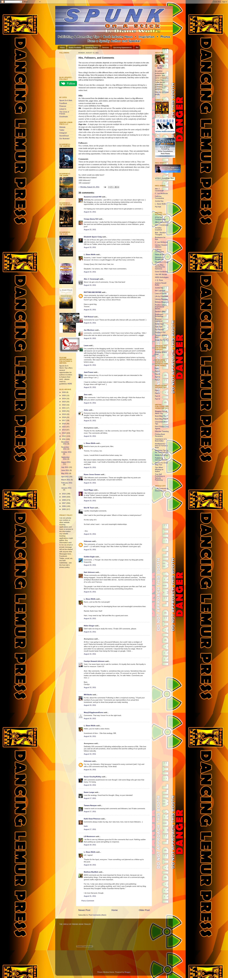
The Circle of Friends (64, 113)
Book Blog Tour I (161, 416)
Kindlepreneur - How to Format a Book (161, 445)
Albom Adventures (162, 222)
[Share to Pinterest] (118, 187)
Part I (157, 368)
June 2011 (65, 470)
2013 (64, 433)
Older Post (144, 910)
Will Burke (88, 695)
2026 (64, 392)
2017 (64, 420)
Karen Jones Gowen (92, 474)
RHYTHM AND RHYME (92, 292)
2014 (64, 430)
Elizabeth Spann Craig (93, 237)
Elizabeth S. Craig (161, 262)
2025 (64, 395)
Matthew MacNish (91, 872)
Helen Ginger (89, 626)
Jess (86, 394)
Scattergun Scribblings (159, 315)
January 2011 (66, 488)
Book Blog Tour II (161, 419)
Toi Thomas (159, 329)
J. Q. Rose (159, 280)
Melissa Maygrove (162, 302)
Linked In (62, 109)
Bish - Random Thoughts (160, 233)
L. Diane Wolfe (90, 254)
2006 (64, 506)
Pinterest (62, 106)
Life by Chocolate (161, 296)
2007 (64, 503)
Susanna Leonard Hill (92, 197)
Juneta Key (159, 201)
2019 (64, 414)
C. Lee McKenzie (161, 193)
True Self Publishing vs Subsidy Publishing (160, 477)
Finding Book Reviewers (160, 435)
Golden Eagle (89, 557)
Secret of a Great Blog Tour (161, 464)
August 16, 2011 (90, 718)
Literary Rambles (161, 299)
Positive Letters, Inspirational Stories (161, 307)
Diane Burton (160, 254)
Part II (157, 371)
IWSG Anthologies (162, 277)
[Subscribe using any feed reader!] (66, 92)
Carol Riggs (88, 490)
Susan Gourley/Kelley (92, 777)
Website (62, 127)
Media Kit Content (161, 455)
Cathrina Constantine (159, 197)
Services (105, 47)
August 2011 (66, 462)
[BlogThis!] (111, 187)
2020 (64, 411)
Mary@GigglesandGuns (93, 712)
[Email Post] (105, 187)
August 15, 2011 (90, 212)
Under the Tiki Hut (162, 340)
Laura (86, 345)
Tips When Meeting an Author (159, 469)
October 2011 (66, 452)
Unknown (88, 541)
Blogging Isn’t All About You (161, 412)
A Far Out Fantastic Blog (160, 218)
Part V (157, 380)
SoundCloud (64, 136)
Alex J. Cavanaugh (91, 279)
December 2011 (65, 443)
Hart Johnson (89, 572)
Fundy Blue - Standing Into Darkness (160, 267)
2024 (64, 398)
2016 (64, 424)
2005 (64, 509)
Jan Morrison (89, 330)
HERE (69, 384)
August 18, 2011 (90, 845)
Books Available (75, 47)
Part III (157, 374)
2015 (64, 427)
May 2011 (65, 473)
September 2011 (65, 458)
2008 (64, 500)
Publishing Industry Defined (161, 459)
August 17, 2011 (90, 798)
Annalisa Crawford (158, 229)
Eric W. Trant (89, 508)
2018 (64, 417)
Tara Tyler (159, 327)
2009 (64, 497)
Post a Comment (87, 901)
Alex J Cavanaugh (162, 225)
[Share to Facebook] (116, 187)
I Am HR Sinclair (161, 274)
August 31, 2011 (90, 896)
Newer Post (84, 910)
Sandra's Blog (160, 311)
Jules (86, 410)
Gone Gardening (161, 272)
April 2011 (65, 477)
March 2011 (66, 480)
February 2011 (66, 483)
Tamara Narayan (90, 805)
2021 (64, 408)
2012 (64, 436)
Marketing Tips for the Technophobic (162, 451)
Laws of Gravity (161, 293)
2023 (64, 402)
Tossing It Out (160, 332)
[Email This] (109, 187)
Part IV (157, 377)
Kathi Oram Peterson (92, 819)
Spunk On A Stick (65, 100)
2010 (64, 494)
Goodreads (63, 116)
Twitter (61, 130)
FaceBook (63, 103)
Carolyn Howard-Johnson (94, 661)
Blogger (127, 972)
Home (62, 47)
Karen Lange (89, 792)
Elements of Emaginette (159, 258)
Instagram (63, 133)
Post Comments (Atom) (97, 915)
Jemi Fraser (88, 372)
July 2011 (65, 467)
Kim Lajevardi (160, 291)
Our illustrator (64, 138)
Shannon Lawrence (158, 320)
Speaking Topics (91, 47)
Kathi (86, 826)
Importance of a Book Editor (161, 440)
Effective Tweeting (162, 431)
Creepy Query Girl (91, 219)
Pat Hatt (158, 207)
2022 (64, 405)
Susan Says (159, 324)
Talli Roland (88, 317)
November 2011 (65, 448)
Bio (137, 47)
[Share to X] (113, 187)
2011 (64, 439)
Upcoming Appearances (122, 47)
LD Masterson (89, 836)
